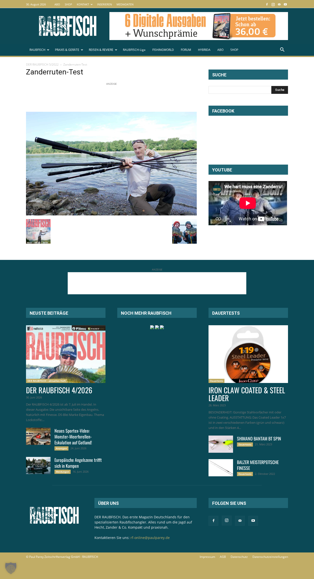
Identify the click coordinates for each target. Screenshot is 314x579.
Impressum (207, 557)
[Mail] (279, 4)
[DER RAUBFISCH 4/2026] (65, 354)
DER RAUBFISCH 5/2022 (42, 64)
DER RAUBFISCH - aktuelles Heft (46, 380)
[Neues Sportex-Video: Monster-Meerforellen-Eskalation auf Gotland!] (38, 436)
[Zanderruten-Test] (111, 214)
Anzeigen (61, 448)
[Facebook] (267, 4)
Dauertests (216, 380)
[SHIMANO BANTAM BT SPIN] (221, 444)
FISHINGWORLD (163, 50)
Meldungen (62, 471)
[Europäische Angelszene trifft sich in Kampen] (38, 465)
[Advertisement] (115, 97)
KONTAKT (83, 4)
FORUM (186, 50)
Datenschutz (239, 557)
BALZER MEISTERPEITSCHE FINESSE (258, 465)
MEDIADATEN (125, 4)
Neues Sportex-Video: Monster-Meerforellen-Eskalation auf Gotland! (73, 436)
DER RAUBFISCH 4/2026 (59, 389)
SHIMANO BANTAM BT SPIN (259, 438)
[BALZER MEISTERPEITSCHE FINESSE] (221, 467)
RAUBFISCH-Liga (134, 50)
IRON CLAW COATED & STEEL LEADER (247, 393)
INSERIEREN (104, 4)
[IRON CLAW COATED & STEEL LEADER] (248, 354)
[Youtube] (285, 4)
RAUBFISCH (37, 50)
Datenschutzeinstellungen (270, 557)
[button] (282, 50)
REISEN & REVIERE (101, 50)
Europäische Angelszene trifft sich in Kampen (78, 463)
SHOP (68, 4)
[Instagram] (273, 4)
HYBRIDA (204, 50)
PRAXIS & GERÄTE (67, 50)
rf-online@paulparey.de (150, 537)
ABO (57, 4)
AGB (223, 557)
